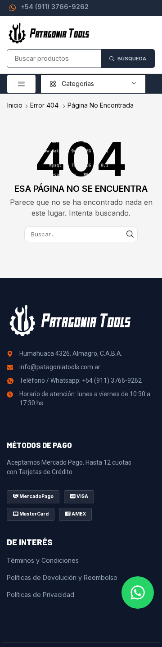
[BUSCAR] (130, 234)
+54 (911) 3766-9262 (55, 6)
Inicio (14, 105)
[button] (21, 84)
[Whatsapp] (138, 592)
